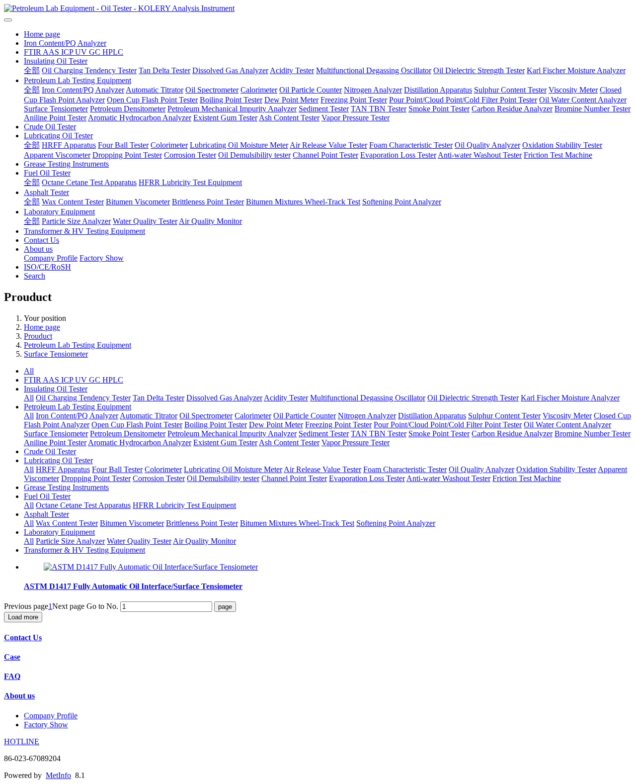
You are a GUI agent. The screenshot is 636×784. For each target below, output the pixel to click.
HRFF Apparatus (69, 145)
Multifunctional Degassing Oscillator (373, 70)
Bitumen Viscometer (138, 201)
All (29, 371)
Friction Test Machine (558, 155)
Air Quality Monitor (210, 221)
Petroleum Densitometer (127, 108)
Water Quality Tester (145, 221)
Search (34, 276)
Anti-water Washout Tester (480, 155)
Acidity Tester (292, 70)
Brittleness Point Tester (208, 201)
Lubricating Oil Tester (58, 135)
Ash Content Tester (289, 117)
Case (12, 657)
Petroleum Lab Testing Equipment (77, 80)
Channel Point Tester (325, 155)
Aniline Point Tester (55, 117)
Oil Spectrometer (211, 90)
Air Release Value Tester (328, 145)
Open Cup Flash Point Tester (152, 100)
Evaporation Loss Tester (398, 155)
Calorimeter (258, 90)
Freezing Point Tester (353, 100)
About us (38, 249)
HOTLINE (21, 741)
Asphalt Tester (46, 192)
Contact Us (41, 240)
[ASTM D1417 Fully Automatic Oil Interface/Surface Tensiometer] (151, 567)
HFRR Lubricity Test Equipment (190, 182)
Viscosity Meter (573, 90)
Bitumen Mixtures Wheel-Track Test (303, 201)
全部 (32, 70)
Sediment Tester (324, 108)
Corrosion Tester (190, 155)
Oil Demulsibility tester (254, 155)
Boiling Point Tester (231, 100)
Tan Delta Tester (164, 70)
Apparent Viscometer (57, 155)
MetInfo (58, 775)
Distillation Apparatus (438, 90)
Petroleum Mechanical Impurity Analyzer (232, 108)
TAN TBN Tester (378, 108)
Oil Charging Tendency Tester (89, 70)
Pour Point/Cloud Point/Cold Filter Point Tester (463, 100)
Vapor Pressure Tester (355, 117)
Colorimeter (169, 145)
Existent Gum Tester (225, 117)
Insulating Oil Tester (55, 61)
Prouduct (38, 336)
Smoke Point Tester (439, 108)
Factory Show (102, 258)
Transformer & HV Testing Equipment (84, 231)
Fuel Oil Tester (47, 173)
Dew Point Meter (291, 100)
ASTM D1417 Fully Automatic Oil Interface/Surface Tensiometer (133, 586)
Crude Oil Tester (50, 126)
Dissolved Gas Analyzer (230, 70)
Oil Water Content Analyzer (583, 100)
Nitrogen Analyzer (373, 90)
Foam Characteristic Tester (411, 145)
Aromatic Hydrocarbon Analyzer (139, 117)
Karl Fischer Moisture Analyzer (576, 70)
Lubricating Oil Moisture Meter (239, 145)
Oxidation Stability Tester (562, 145)
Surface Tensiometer (56, 108)
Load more (23, 617)
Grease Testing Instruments (66, 164)
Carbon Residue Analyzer (512, 108)
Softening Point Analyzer (401, 201)
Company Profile (51, 258)
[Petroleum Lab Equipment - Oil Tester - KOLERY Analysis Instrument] (318, 8)
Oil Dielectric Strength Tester (479, 70)
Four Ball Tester (123, 145)
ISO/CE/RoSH (47, 267)
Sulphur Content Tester (510, 90)
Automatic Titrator (154, 90)
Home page (42, 34)
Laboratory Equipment (59, 211)
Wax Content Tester (73, 201)
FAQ (12, 676)
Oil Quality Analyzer (487, 145)
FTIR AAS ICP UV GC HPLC (73, 52)
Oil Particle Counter (310, 90)
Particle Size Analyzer (76, 221)
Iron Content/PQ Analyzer (65, 43)
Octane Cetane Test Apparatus (89, 182)
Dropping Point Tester (127, 155)
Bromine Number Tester (593, 108)
